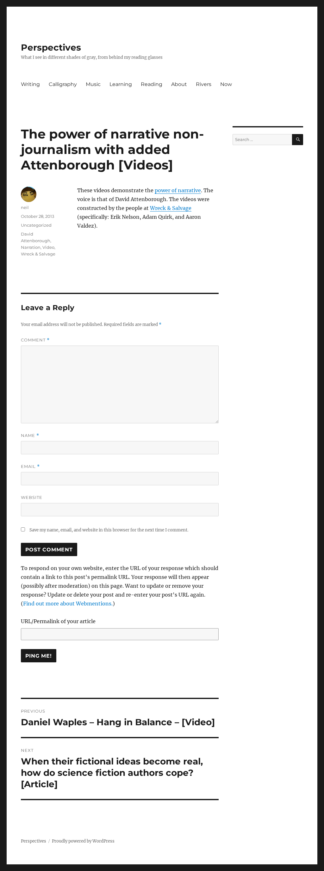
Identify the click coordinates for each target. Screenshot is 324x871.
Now (226, 84)
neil (25, 207)
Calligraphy (63, 84)
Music (93, 84)
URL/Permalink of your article (58, 621)
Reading (151, 84)
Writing (30, 84)
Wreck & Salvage (170, 208)
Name (30, 435)
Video (48, 247)
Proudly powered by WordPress (83, 841)
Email (30, 466)
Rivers (203, 84)
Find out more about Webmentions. (68, 603)
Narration (30, 247)
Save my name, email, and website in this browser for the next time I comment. (108, 530)
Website (31, 497)
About (179, 84)
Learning (120, 84)
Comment (35, 340)
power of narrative (178, 190)
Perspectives (51, 47)
